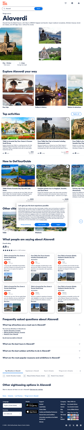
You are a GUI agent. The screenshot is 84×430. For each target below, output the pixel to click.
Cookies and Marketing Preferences (48, 412)
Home (4, 396)
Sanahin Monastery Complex (12, 330)
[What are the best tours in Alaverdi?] (79, 344)
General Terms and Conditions (47, 414)
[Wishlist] (65, 3)
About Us (63, 404)
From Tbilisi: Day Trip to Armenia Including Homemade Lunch (40, 256)
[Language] (72, 3)
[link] (18, 91)
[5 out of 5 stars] (15, 259)
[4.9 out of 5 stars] (7, 250)
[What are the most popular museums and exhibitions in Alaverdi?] (79, 358)
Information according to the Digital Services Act (48, 418)
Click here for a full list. (36, 389)
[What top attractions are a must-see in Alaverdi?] (79, 325)
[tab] (13, 371)
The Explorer (63, 418)
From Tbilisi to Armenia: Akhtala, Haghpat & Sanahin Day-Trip (67, 256)
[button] (18, 91)
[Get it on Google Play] (32, 405)
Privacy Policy (42, 409)
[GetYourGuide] (5, 3)
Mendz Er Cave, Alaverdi (11, 334)
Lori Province (18, 396)
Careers (62, 406)
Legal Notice (42, 406)
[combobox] (18, 8)
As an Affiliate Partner (73, 409)
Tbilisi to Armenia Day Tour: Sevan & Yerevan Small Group (14, 256)
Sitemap (41, 421)
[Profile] (78, 3)
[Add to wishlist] (32, 119)
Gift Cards (63, 414)
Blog (62, 409)
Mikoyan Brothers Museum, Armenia (14, 332)
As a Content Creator (72, 406)
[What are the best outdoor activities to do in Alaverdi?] (79, 351)
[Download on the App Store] (32, 412)
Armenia (10, 396)
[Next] (81, 90)
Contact (41, 404)
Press (62, 412)
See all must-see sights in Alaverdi (12, 338)
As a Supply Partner (72, 404)
